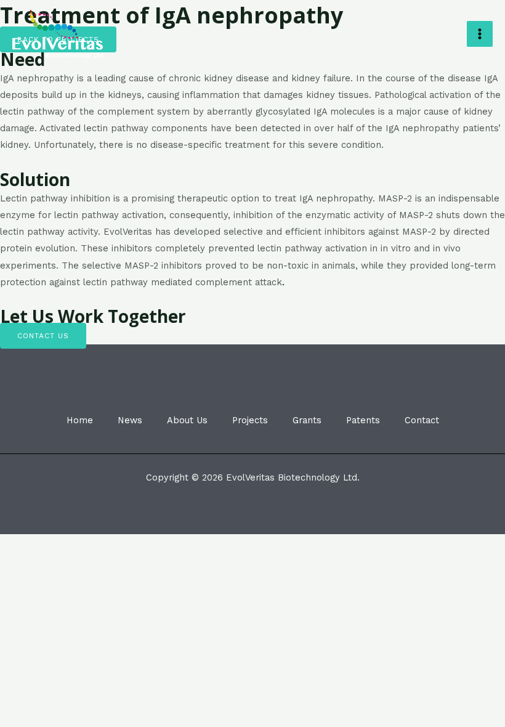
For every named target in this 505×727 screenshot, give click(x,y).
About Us (187, 420)
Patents (363, 420)
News (130, 420)
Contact (422, 420)
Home (80, 420)
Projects (250, 420)
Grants (307, 420)
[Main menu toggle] (480, 34)
